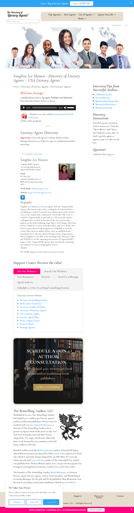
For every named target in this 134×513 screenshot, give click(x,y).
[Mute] (65, 107)
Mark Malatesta (58, 472)
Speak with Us (25, 282)
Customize (17, 502)
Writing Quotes (27, 327)
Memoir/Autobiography (107, 101)
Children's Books (103, 94)
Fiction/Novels (102, 97)
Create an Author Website (32, 306)
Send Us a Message (68, 276)
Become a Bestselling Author (34, 300)
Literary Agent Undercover (39, 424)
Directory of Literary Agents (33, 310)
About (81, 19)
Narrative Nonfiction (105, 104)
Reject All (34, 502)
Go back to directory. (34, 154)
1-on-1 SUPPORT (82, 3)
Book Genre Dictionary (31, 303)
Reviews (45, 276)
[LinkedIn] (23, 197)
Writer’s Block (26, 324)
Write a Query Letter (30, 320)
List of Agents (85, 15)
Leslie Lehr (59, 453)
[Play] (24, 107)
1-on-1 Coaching (48, 387)
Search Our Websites (55, 271)
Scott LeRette (37, 460)
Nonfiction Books (103, 107)
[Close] (60, 485)
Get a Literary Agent (30, 313)
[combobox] (23, 21)
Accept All (51, 502)
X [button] (131, 2)
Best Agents (70, 15)
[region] (34, 495)
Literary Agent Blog (29, 317)
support (110, 154)
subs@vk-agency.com (39, 188)
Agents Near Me (105, 15)
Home (16, 86)
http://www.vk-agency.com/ (39, 192)
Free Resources (25, 276)
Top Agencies (54, 15)
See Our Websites (26, 271)
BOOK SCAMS (96, 510)
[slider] (71, 107)
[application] (48, 107)
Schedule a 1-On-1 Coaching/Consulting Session (43, 287)
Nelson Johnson (44, 450)
